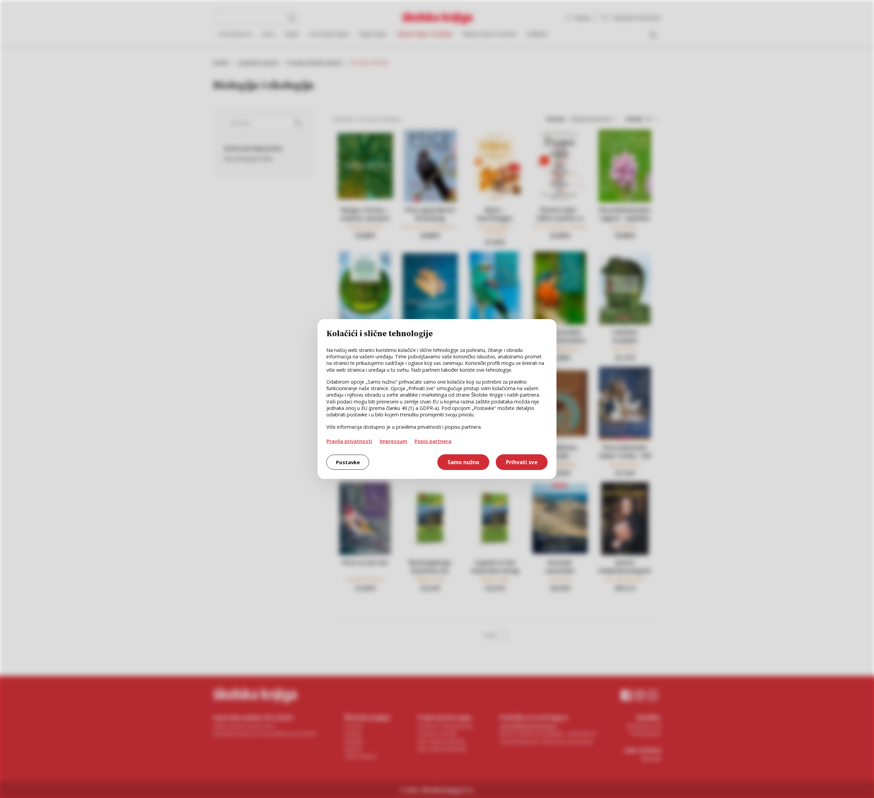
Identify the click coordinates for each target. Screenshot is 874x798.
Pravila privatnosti (349, 441)
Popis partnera (432, 441)
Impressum (393, 441)
